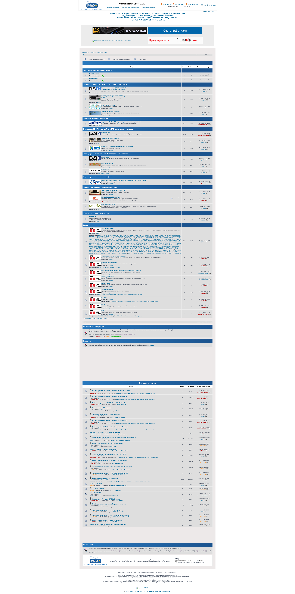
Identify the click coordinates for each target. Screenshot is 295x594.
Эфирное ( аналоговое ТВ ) (110, 111)
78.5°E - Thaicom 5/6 (142, 238)
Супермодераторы (115, 336)
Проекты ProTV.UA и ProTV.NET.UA (96, 213)
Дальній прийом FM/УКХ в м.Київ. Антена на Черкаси (109, 396)
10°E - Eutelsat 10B (163, 246)
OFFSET (117, 267)
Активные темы (102, 52)
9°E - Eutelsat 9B (174, 246)
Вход (204, 5)
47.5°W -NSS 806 (111, 253)
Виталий (105, 202)
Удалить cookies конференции (91, 318)
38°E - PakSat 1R (140, 243)
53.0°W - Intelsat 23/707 (134, 253)
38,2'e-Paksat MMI (98, 488)
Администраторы (101, 336)
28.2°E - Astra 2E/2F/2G (132, 244)
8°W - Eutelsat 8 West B (138, 249)
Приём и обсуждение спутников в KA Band (122, 301)
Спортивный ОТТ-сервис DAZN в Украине (106, 499)
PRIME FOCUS (109, 267)
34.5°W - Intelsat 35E (140, 251)
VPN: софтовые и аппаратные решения (97, 70)
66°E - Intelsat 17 (124, 239)
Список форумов (88, 54)
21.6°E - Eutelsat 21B (95, 246)
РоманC (151, 345)
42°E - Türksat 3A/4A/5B (103, 243)
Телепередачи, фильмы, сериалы (113, 191)
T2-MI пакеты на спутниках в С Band (108, 294)
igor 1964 (203, 445)
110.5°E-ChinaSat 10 (122, 235)
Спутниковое (105, 132)
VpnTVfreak (101, 173)
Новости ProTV (179, 4)
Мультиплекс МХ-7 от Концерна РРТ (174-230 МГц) (109, 454)
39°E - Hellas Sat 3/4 (128, 243)
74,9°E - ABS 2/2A (164, 238)
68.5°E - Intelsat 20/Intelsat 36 (110, 239)
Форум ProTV (166, 4)
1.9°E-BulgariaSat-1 (146, 247)
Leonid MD (93, 474)
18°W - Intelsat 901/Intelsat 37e (121, 250)
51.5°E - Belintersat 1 (170, 240)
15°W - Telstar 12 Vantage (104, 250)
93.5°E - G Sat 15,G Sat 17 (117, 236)
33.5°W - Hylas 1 (128, 251)
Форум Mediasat (192, 4)
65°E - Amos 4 (133, 239)
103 (104, 479)
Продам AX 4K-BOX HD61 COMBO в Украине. (105, 432)
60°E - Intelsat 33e (166, 239)
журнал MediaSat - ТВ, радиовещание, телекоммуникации (121, 122)
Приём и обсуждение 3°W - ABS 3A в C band (107, 520)
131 (107, 439)
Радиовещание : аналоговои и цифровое (98, 177)
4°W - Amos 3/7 (93, 249)
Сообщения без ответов (89, 52)
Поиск (212, 11)
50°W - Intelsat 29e (122, 253)
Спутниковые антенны (109, 262)
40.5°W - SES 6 (168, 251)
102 (102, 479)
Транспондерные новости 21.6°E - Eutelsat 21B (108, 510)
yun (203, 108)
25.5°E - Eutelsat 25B (162, 244)
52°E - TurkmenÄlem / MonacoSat (153, 240)
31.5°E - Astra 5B (97, 244)
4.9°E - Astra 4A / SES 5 (108, 247)
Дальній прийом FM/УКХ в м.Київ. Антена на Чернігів (109, 420)
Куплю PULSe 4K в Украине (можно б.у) (103, 449)
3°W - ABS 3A (174, 247)
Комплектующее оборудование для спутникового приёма (121, 270)
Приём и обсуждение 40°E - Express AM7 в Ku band (109, 460)
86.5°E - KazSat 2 (172, 236)
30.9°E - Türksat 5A (108, 244)
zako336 (203, 142)
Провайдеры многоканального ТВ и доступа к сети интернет (105, 154)
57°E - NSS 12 (95, 240)
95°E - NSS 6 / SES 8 (103, 236)
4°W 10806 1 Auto (95, 493)
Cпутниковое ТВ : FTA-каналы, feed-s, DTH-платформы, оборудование (109, 129)
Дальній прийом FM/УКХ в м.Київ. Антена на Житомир (110, 427)
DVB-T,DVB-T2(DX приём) (105, 316)
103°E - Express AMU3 (146, 235)
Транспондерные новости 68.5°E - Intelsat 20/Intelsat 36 (110, 515)
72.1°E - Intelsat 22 (174, 238)
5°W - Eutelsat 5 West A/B (106, 249)
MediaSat (99, 125)
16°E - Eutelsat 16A (135, 246)
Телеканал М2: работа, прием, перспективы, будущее (108, 524)
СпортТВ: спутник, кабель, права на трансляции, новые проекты (114, 437)
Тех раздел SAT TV (107, 277)
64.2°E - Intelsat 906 (143, 239)
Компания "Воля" (107, 163)
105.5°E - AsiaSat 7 (134, 235)
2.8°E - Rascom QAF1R (133, 247)
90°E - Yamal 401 (142, 236)
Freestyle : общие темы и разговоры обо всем (100, 187)
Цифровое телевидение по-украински (105, 478)
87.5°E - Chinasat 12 (160, 236)
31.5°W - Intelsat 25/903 (116, 251)
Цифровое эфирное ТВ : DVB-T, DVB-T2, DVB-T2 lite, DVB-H (105, 84)
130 (104, 439)
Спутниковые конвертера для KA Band (147, 301)
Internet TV (105, 170)
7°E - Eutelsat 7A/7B (95, 247)
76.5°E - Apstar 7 (153, 238)
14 (105, 455)
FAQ (205, 11)
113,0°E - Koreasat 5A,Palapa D (107, 235)
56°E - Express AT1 (104, 240)
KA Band (104, 297)
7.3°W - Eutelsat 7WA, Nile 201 (122, 249)
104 (107, 479)
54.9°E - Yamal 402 (116, 240)
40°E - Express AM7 (116, 243)
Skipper (92, 495)
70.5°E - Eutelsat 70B (95, 239)
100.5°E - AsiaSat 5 (159, 235)
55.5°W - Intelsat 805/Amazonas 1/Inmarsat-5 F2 (155, 253)
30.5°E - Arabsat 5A (119, 244)
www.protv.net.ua (203, 124)
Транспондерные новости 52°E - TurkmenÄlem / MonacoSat (112, 467)
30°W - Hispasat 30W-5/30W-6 (100, 251)
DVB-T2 (103, 311)
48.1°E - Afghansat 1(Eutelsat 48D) (116, 242)
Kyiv (103, 76)
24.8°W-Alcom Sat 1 (165, 250)
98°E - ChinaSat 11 (170, 235)
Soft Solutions (93, 79)
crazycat (203, 100)
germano (203, 208)
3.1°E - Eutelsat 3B (120, 247)
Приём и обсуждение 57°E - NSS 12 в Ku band (107, 444)
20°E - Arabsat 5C (107, 246)
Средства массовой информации (95, 118)
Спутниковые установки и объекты (113, 256)
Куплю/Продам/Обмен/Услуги (111, 197)
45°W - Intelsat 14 (101, 253)
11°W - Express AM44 (152, 249)
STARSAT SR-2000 (96, 483)
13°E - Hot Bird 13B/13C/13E (149, 246)
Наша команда (104, 318)
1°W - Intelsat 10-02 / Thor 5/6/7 (161, 247)
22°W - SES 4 (143, 250)
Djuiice (92, 485)
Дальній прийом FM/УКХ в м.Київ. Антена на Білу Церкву (111, 390)
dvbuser (203, 220)
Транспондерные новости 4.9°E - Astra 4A (106, 414)
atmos (104, 135)
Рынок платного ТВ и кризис (101, 408)
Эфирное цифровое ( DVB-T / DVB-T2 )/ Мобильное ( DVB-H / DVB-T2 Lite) (114, 88)
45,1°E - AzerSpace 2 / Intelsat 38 (167, 242)
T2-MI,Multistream (107, 289)
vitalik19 (203, 200)
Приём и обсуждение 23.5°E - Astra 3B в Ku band (108, 403)
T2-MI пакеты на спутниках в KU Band (131, 294)
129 (102, 439)
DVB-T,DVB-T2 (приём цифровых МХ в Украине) (128, 316)
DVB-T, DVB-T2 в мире (108, 105)
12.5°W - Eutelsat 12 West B (166, 249)
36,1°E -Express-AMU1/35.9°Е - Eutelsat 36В (158, 243)
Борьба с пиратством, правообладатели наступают (109, 504)
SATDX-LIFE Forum (107, 228)
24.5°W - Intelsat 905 (153, 250)
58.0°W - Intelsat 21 (175, 253)
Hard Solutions (94, 74)
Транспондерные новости (110, 139)
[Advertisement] (153, 88)
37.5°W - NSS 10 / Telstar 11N (155, 251)
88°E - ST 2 (150, 236)
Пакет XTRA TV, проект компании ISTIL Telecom (117, 147)
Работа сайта (93, 216)
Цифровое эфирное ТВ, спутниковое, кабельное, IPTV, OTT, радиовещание (131, 7)
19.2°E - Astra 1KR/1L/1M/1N (121, 246)
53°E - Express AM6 (128, 240)
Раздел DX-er (106, 283)
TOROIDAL (101, 267)
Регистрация (212, 5)
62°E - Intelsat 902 (155, 239)
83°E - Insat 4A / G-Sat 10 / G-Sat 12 (114, 238)
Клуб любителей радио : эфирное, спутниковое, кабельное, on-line (124, 180)
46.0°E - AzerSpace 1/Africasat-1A (147, 242)
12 (101, 455)
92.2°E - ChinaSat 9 (130, 236)
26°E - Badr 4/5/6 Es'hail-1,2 (148, 244)
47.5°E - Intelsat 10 (132, 242)
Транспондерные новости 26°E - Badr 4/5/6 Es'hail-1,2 (110, 473)
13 (103, 455)
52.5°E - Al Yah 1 (139, 240)
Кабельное (105, 157)
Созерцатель (93, 507)
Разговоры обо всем (108, 205)
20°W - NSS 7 (135, 250)
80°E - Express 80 (130, 238)
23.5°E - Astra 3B (173, 244)
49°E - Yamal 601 (101, 242)
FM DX (103, 304)
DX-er (107, 336)
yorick (100, 76)
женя (91, 440)
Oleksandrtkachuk (203, 273)
